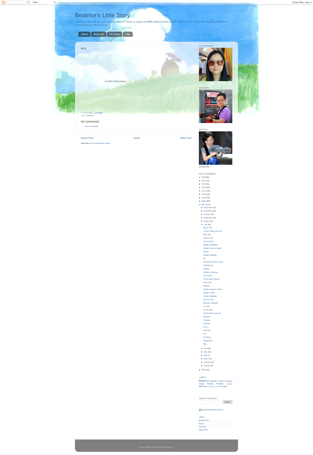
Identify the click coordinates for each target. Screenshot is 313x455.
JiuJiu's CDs (208, 238)
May (206, 352)
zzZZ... (206, 327)
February (208, 362)
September (208, 218)
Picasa (201, 424)
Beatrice (90, 116)
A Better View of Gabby (212, 248)
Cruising (206, 320)
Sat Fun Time (208, 300)
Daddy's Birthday (210, 255)
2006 (204, 370)
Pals (127, 34)
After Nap (207, 234)
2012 (204, 187)
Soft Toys (207, 330)
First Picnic (207, 276)
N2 (204, 258)
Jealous (206, 269)
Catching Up (208, 265)
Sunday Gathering (210, 272)
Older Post (186, 138)
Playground (207, 341)
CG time (206, 306)
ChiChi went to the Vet (212, 313)
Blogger (170, 447)
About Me (99, 34)
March (206, 359)
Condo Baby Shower (211, 279)
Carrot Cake (208, 310)
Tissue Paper (208, 241)
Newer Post (87, 138)
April (206, 355)
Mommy (203, 386)
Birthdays (213, 381)
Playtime (206, 286)
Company (228, 381)
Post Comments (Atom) (101, 143)
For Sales (114, 34)
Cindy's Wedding (209, 296)
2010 (204, 194)
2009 (204, 198)
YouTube (202, 427)
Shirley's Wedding (210, 245)
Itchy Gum (207, 282)
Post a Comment (91, 126)
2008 (204, 201)
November (208, 211)
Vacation (224, 386)
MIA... (205, 344)
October (207, 214)
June (206, 348)
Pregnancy (210, 386)
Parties (206, 252)
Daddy (201, 384)
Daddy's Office (209, 293)
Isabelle (229, 384)
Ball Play (206, 323)
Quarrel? (206, 317)
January (207, 366)
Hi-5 (205, 334)
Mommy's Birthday (210, 303)
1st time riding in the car (212, 231)
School (217, 386)
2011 (204, 191)
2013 (204, 184)
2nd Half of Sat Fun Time (213, 262)
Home (84, 34)
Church (221, 381)
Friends (219, 383)
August (207, 221)
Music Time (207, 228)
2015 (204, 177)
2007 (204, 204)
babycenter (203, 430)
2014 (204, 181)
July (206, 225)
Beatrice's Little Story (102, 15)
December (208, 207)
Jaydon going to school (212, 289)
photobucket (204, 420)
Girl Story (207, 337)
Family (210, 383)
